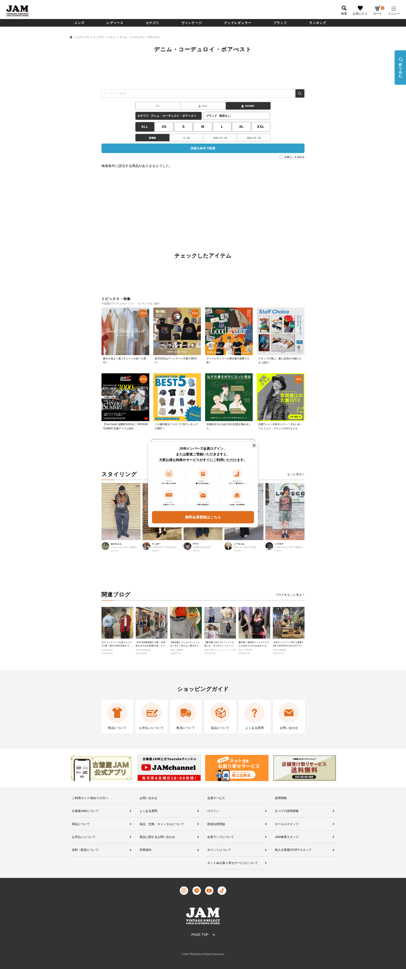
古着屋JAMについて (85, 811)
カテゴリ (152, 23)
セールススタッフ (287, 824)
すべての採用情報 (287, 811)
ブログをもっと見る (288, 594)
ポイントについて (219, 849)
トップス (98, 37)
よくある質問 (148, 811)
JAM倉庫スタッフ (287, 837)
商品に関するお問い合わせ (157, 837)
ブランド (280, 23)
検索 (299, 93)
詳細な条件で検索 (203, 148)
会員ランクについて (220, 837)
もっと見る (294, 474)
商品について (81, 824)
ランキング (317, 23)
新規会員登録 (216, 824)
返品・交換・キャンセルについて (162, 824)
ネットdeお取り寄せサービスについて (232, 863)
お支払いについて (84, 837)
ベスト (111, 37)
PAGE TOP (199, 934)
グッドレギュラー (237, 23)
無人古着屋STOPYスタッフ (293, 849)
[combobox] (203, 93)
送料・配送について (85, 849)
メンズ (79, 23)
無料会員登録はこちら (203, 517)
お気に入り (360, 13)
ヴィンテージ (191, 23)
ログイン (213, 811)
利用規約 (145, 849)
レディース (114, 23)
